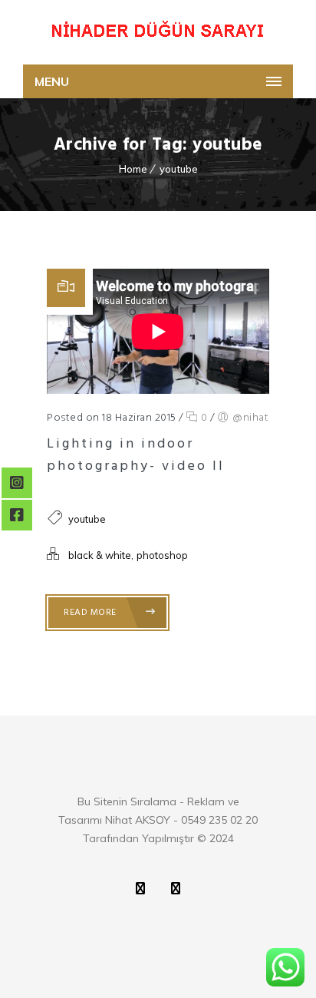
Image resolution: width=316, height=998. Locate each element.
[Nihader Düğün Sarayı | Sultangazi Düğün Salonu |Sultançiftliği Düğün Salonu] (158, 32)
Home (133, 169)
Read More (91, 612)
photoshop (162, 555)
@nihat (250, 418)
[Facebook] (175, 888)
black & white (99, 555)
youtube (179, 169)
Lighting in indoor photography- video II (136, 455)
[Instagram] (140, 888)
